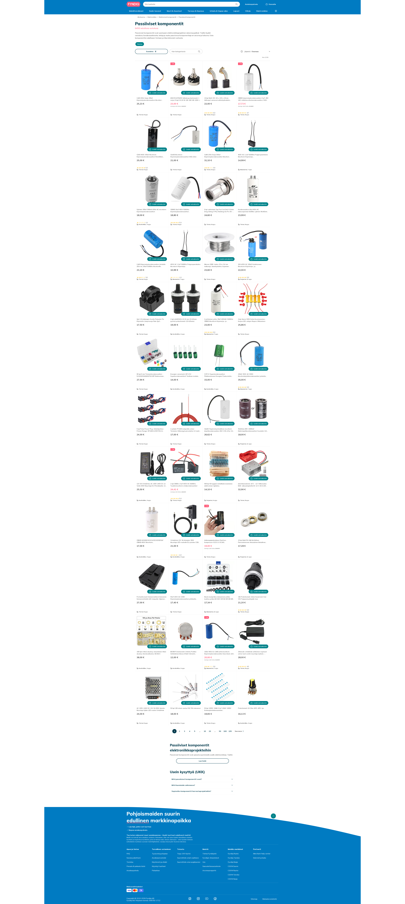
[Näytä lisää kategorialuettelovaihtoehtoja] (275, 10)
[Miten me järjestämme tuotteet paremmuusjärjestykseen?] (242, 51)
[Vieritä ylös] (273, 815)
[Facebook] (215, 899)
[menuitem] (136, 10)
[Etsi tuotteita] (236, 4)
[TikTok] (189, 899)
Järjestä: (247, 51)
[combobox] (191, 4)
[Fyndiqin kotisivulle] (133, 4)
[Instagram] (198, 899)
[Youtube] (206, 899)
